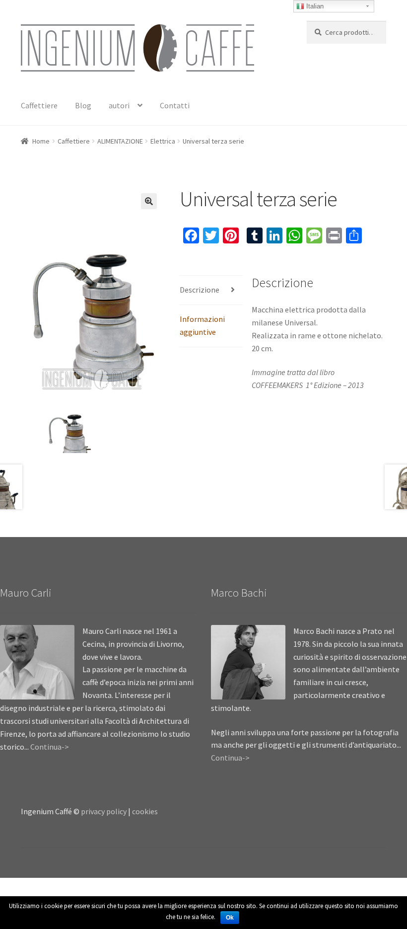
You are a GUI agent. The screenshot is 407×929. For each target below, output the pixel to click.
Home (41, 141)
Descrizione (199, 290)
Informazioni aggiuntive (202, 325)
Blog (83, 105)
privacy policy (104, 811)
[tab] (211, 290)
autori (119, 105)
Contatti (175, 105)
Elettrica (162, 141)
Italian (314, 6)
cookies (145, 811)
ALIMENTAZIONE (120, 141)
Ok (230, 917)
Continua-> (49, 747)
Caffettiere (39, 105)
